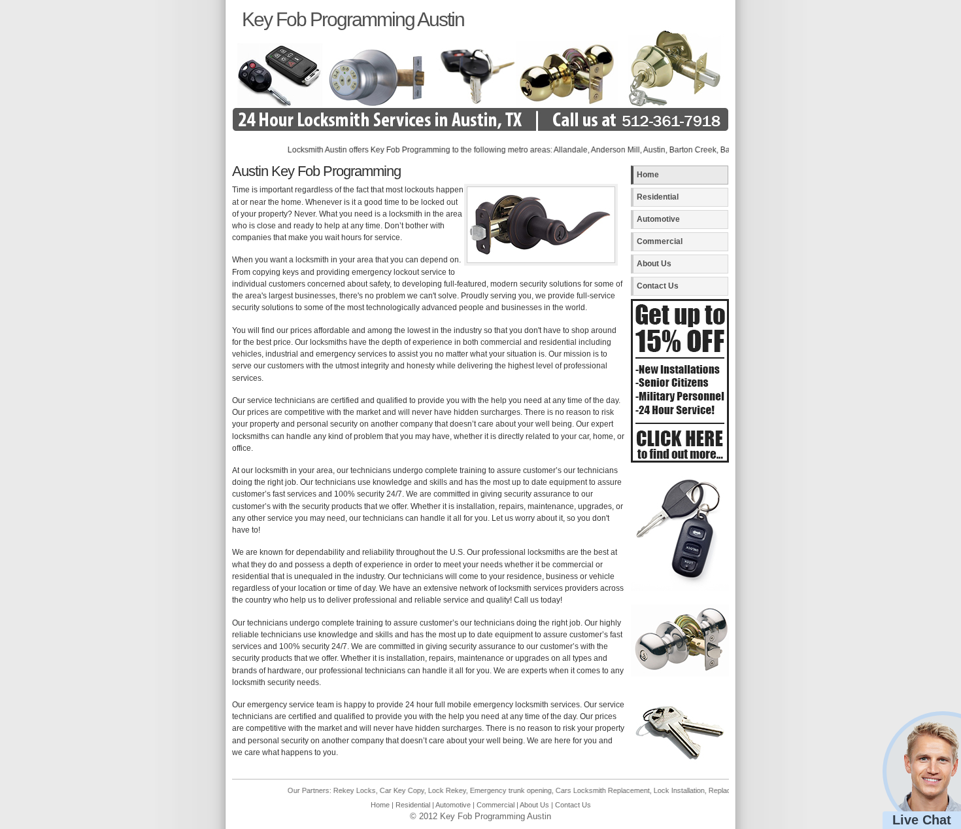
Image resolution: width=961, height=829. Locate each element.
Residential (658, 197)
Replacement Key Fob (721, 790)
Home (648, 174)
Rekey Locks (332, 790)
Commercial (660, 241)
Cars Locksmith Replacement (580, 790)
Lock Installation (657, 790)
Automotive (658, 219)
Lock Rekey (425, 790)
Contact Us (658, 286)
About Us (654, 263)
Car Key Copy (380, 790)
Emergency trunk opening (489, 790)
